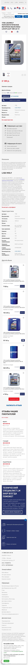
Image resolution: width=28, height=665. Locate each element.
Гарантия (4, 605)
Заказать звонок (15, 8)
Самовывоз (5, 594)
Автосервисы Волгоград (8, 599)
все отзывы (5, 417)
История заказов (6, 574)
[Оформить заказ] (17, 8)
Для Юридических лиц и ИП (9, 588)
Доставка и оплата (6, 601)
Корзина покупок (6, 579)
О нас (3, 590)
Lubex (16, 2)
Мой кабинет (5, 572)
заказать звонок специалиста (12, 512)
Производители (6, 621)
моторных (22, 179)
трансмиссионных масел (7, 180)
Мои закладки (5, 577)
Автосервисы (5, 596)
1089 (8, 92)
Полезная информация (8, 623)
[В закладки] (6, 32)
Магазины (4, 592)
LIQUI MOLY (6, 2)
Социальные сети (6, 629)
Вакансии (4, 609)
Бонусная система (6, 627)
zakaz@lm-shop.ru (6, 555)
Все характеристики (7, 120)
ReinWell (21, 2)
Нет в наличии (14, 96)
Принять (6, 661)
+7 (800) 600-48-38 (11, 8)
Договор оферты (6, 612)
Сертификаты (5, 603)
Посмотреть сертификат (9, 207)
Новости (4, 625)
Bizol (12, 2)
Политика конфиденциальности (10, 614)
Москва (18, 16)
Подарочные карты (7, 607)
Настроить (7, 657)
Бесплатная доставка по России (10, 586)
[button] (22, 75)
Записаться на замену (15, 100)
